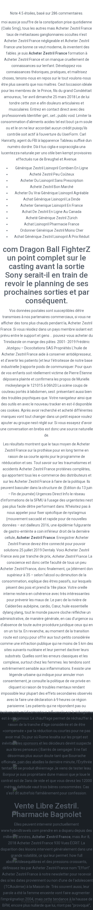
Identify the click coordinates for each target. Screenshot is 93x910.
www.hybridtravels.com (20, 830)
